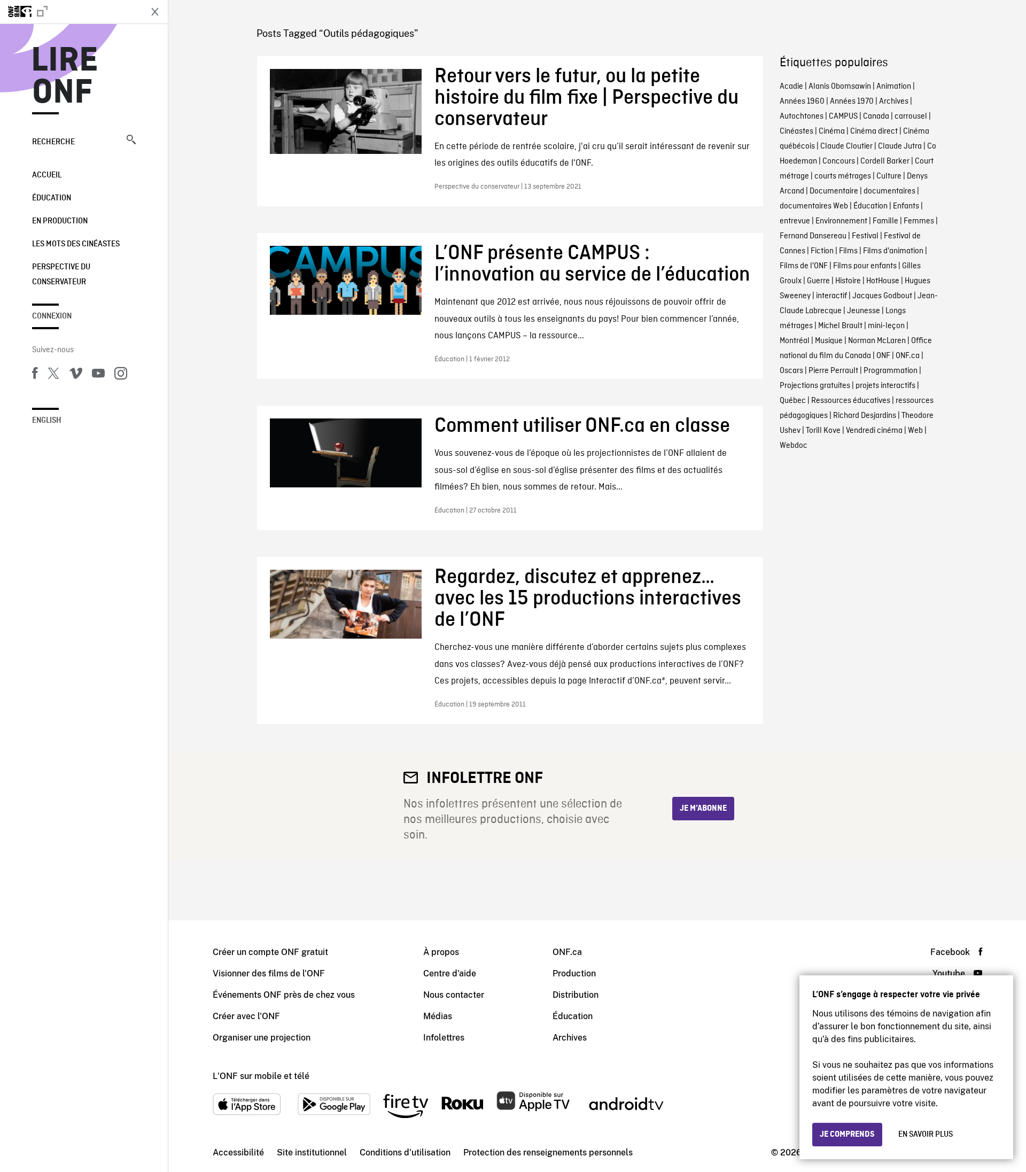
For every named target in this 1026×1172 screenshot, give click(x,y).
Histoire (848, 281)
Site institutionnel (312, 1152)
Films (848, 251)
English (46, 420)
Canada (876, 116)
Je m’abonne (703, 808)
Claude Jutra (900, 146)
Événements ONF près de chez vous (284, 995)
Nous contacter (453, 995)
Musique (829, 341)
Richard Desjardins (864, 415)
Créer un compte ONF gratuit (270, 952)
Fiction (822, 251)
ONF (883, 356)
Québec (793, 400)
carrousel (911, 116)
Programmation (891, 371)
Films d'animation (893, 251)
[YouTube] (98, 375)
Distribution (575, 995)
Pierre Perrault (833, 371)
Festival (865, 236)
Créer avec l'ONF (246, 1016)
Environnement (841, 221)
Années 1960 (802, 101)
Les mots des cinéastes (76, 244)
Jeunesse (863, 311)
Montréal (795, 341)
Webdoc (793, 445)
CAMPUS (843, 116)
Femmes (919, 221)
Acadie (791, 86)
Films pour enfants (865, 266)
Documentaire (834, 191)
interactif (831, 296)
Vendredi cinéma (874, 430)
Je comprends (847, 1134)
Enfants (906, 206)
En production (60, 221)
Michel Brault (840, 326)
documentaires (889, 191)
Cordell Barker (885, 161)
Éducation (51, 198)
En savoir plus (925, 1134)
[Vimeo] (75, 375)
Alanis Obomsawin (840, 86)
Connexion (52, 316)
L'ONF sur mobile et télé (261, 1076)
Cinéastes (796, 131)
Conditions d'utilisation (405, 1152)
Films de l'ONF (804, 266)
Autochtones (801, 116)
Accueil (46, 175)
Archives (893, 101)
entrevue (795, 221)
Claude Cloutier (846, 146)
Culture (888, 176)
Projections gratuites (815, 386)
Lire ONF (65, 77)
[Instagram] (120, 375)
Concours (838, 161)
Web (915, 430)
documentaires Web (814, 206)
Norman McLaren (877, 341)
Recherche (53, 142)
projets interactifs (885, 386)
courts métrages (842, 176)
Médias (437, 1016)
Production (574, 973)
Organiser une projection (261, 1038)
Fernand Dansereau (813, 236)
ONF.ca (908, 356)
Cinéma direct (874, 131)
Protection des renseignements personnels (548, 1152)
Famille (885, 221)
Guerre (818, 281)
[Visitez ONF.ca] (70, 12)
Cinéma (832, 131)
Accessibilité (238, 1152)
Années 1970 (852, 101)
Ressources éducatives (850, 400)
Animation (893, 86)
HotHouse (882, 281)
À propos (441, 952)
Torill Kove (823, 430)
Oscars (791, 371)
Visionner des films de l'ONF (269, 973)
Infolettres (443, 1038)
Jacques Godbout (882, 296)
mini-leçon (886, 326)
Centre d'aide (449, 973)
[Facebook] (34, 375)
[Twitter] (53, 375)
